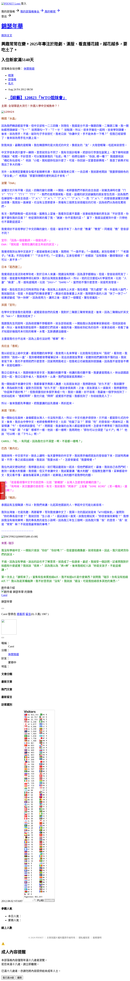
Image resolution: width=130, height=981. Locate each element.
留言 (28, 614)
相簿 (11, 75)
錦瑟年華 (12, 26)
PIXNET (40, 937)
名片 (11, 83)
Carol (4, 595)
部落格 (12, 79)
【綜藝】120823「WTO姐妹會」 (37, 98)
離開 (19, 977)
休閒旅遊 (29, 68)
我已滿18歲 (8, 977)
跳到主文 (6, 35)
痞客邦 (21, 614)
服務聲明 (97, 937)
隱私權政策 (84, 937)
